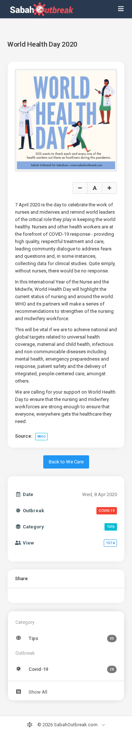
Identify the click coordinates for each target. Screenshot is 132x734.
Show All (38, 692)
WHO (41, 436)
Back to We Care (66, 461)
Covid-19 (71, 669)
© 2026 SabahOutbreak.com (67, 724)
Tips (71, 638)
